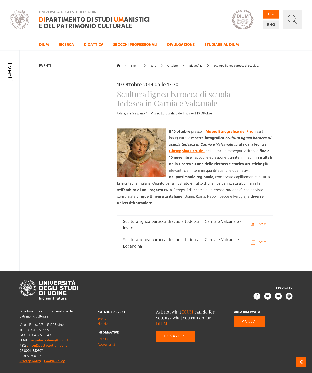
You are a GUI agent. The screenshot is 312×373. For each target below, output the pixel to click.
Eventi (135, 66)
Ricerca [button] (66, 44)
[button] (292, 19)
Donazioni (175, 336)
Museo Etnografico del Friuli (231, 131)
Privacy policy (30, 361)
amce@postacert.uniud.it (47, 345)
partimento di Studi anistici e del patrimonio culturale (94, 23)
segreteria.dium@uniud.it (50, 340)
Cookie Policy (54, 361)
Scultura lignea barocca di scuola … (236, 66)
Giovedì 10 (195, 66)
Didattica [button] (93, 44)
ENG (271, 25)
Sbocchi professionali (135, 44)
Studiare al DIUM (222, 44)
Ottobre (172, 66)
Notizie (103, 323)
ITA (271, 14)
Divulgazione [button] (181, 44)
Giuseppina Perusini (187, 151)
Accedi (249, 321)
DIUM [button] (44, 44)
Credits (103, 339)
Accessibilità (106, 344)
